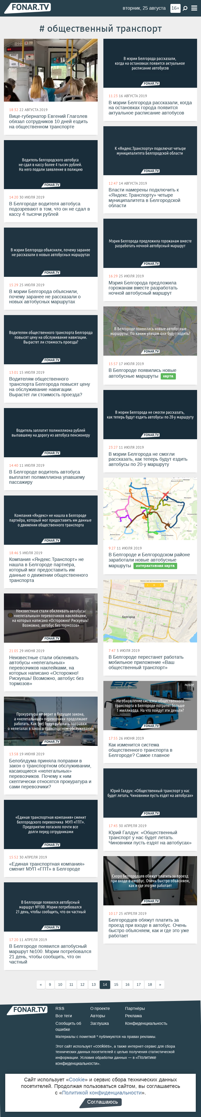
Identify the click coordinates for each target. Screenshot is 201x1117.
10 (60, 984)
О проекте (100, 1008)
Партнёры (135, 1008)
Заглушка (99, 1023)
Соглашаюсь (102, 1101)
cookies (102, 1046)
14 (105, 984)
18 (150, 984)
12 (82, 984)
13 (94, 984)
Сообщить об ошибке (68, 1026)
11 (71, 984)
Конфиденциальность (146, 1023)
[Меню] (194, 8)
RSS (59, 1008)
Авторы (97, 1016)
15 (116, 984)
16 (127, 984)
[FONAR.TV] (27, 7)
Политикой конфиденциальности (102, 1092)
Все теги (63, 1016)
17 (139, 984)
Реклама (133, 1016)
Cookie (77, 1079)
